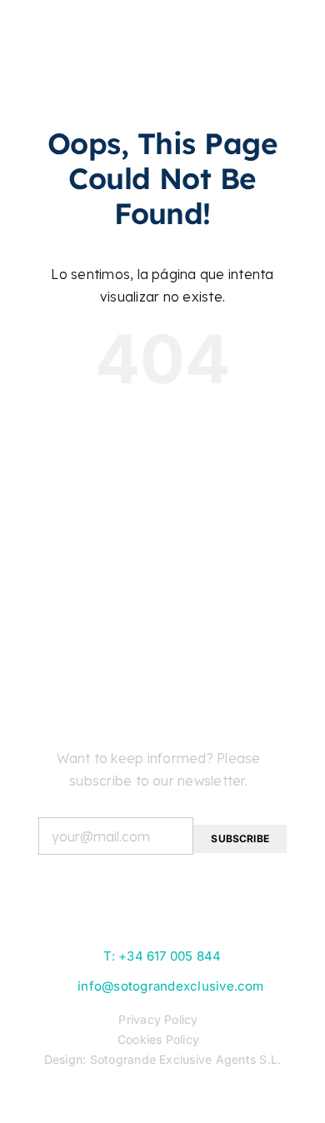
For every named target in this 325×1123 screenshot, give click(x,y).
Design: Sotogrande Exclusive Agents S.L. (163, 1059)
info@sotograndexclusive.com (170, 986)
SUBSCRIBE (240, 838)
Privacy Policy (158, 1019)
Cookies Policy (158, 1039)
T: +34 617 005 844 (162, 956)
